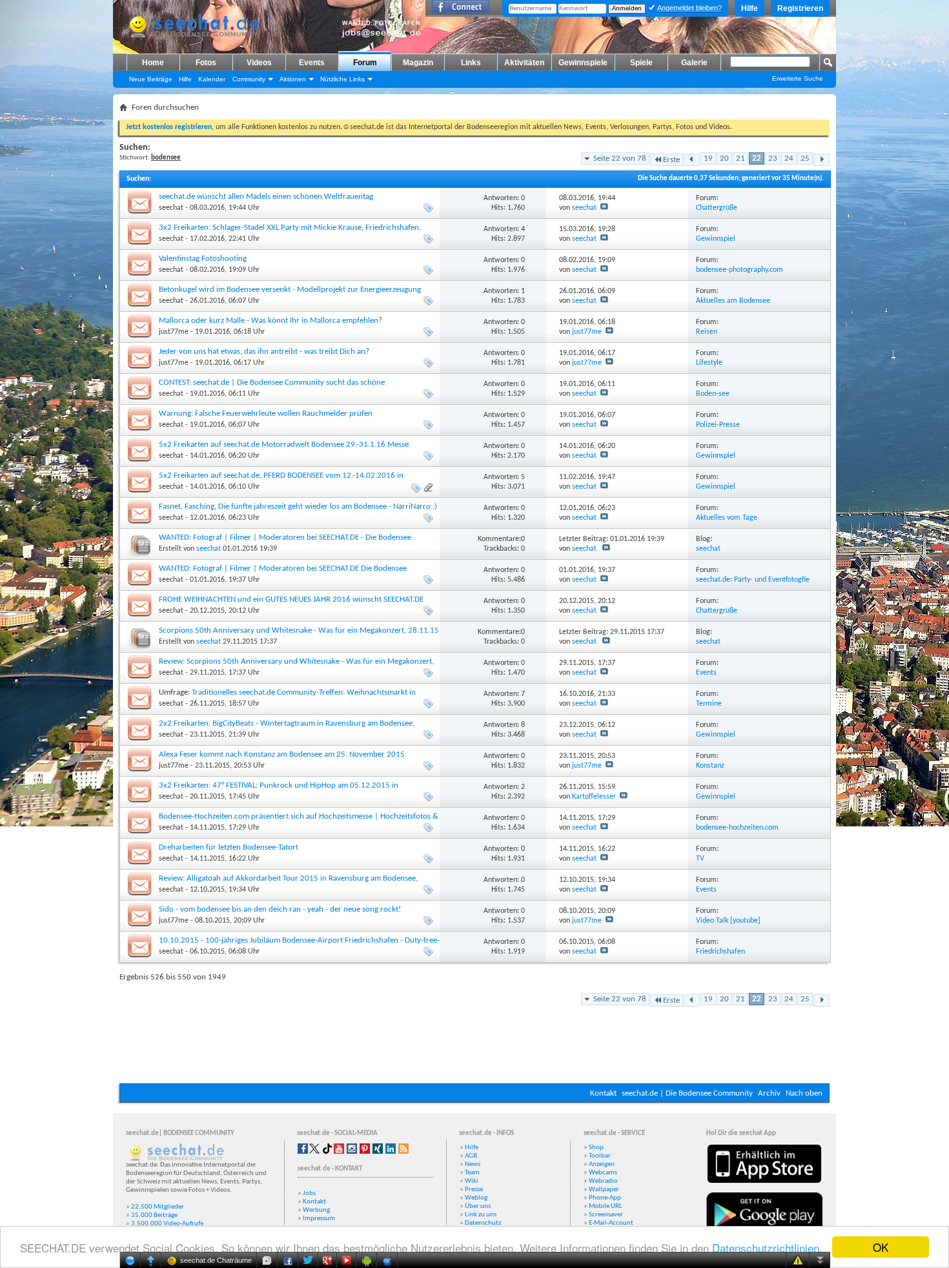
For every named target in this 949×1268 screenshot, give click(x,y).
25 (805, 158)
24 (788, 158)
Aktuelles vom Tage (726, 518)
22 (756, 158)
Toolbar (600, 1156)
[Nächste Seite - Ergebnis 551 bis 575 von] (821, 160)
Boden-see (713, 394)
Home (153, 62)
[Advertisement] (474, 1045)
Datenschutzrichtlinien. (767, 1248)
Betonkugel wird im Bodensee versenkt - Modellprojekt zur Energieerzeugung (290, 289)
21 (740, 158)
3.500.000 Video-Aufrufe (167, 1223)
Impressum (319, 1218)
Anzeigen (602, 1164)
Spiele (641, 62)
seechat (171, 208)
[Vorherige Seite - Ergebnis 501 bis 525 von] (692, 160)
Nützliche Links (342, 79)
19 (708, 158)
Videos (259, 62)
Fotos (206, 62)
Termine (709, 704)
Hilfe (749, 8)
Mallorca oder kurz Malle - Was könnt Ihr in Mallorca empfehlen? (270, 320)
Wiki (471, 1181)
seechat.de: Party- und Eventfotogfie (753, 580)
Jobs (309, 1193)
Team (472, 1172)
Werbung (316, 1210)
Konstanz (710, 766)
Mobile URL (605, 1206)
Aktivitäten (524, 62)
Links (471, 62)
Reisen (706, 332)
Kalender (211, 79)
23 (772, 158)
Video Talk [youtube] (728, 921)
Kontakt (603, 1093)
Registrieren (800, 8)
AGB (471, 1156)
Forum (365, 62)
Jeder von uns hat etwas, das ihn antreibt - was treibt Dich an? (264, 351)
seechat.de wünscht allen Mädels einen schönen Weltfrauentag (266, 196)
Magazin (418, 62)
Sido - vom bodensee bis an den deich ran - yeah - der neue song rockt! (280, 909)
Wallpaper (604, 1189)
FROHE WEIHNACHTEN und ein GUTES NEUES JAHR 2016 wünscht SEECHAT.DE (291, 599)
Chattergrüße (716, 208)
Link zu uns (480, 1214)
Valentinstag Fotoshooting (203, 258)
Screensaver (606, 1214)
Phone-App (605, 1198)
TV (700, 859)
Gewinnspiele (582, 62)
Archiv (769, 1093)
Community (248, 79)
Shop (596, 1147)
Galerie (694, 62)
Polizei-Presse (718, 425)
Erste (671, 160)
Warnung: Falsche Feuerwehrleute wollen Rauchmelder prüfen (265, 413)
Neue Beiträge (150, 79)
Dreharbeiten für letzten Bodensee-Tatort (228, 847)
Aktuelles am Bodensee (733, 301)
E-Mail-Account (611, 1223)
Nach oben (804, 1093)
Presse (474, 1189)
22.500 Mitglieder (157, 1207)
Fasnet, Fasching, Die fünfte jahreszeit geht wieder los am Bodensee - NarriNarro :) (298, 506)
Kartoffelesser (594, 797)
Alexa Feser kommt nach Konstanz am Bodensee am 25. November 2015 (282, 754)
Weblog (476, 1198)
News (472, 1164)
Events (312, 62)
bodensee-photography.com (739, 270)
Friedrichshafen (720, 952)
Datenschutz (483, 1223)
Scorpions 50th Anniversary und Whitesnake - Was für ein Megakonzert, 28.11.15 (299, 630)
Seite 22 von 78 (619, 158)
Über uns (478, 1206)
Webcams (603, 1172)
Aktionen (293, 79)
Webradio (603, 1181)
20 (724, 158)
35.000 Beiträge (154, 1215)
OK (880, 1247)
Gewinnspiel (715, 239)
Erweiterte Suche (797, 78)
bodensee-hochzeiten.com (737, 828)
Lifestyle (709, 363)
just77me (174, 332)
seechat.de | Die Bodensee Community (687, 1093)
